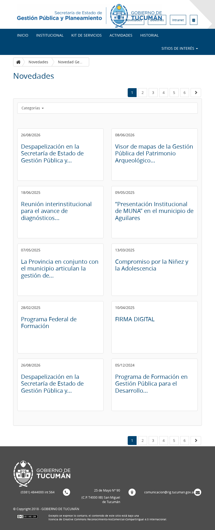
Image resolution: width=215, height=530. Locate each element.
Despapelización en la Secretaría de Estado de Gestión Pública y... (52, 153)
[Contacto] (193, 20)
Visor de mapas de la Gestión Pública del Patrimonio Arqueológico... (154, 153)
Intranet (178, 20)
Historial (149, 35)
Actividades (121, 35)
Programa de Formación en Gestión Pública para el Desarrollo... (151, 383)
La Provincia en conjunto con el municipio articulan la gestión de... (60, 268)
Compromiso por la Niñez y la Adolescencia (151, 265)
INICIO (22, 35)
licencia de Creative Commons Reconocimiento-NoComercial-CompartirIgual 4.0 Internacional (107, 519)
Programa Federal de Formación (49, 322)
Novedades (133, 20)
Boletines (157, 20)
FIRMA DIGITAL (134, 319)
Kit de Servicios (86, 35)
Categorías (31, 107)
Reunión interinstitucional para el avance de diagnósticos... (56, 211)
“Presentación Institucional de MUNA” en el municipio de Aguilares (154, 211)
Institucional (49, 35)
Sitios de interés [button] (178, 48)
